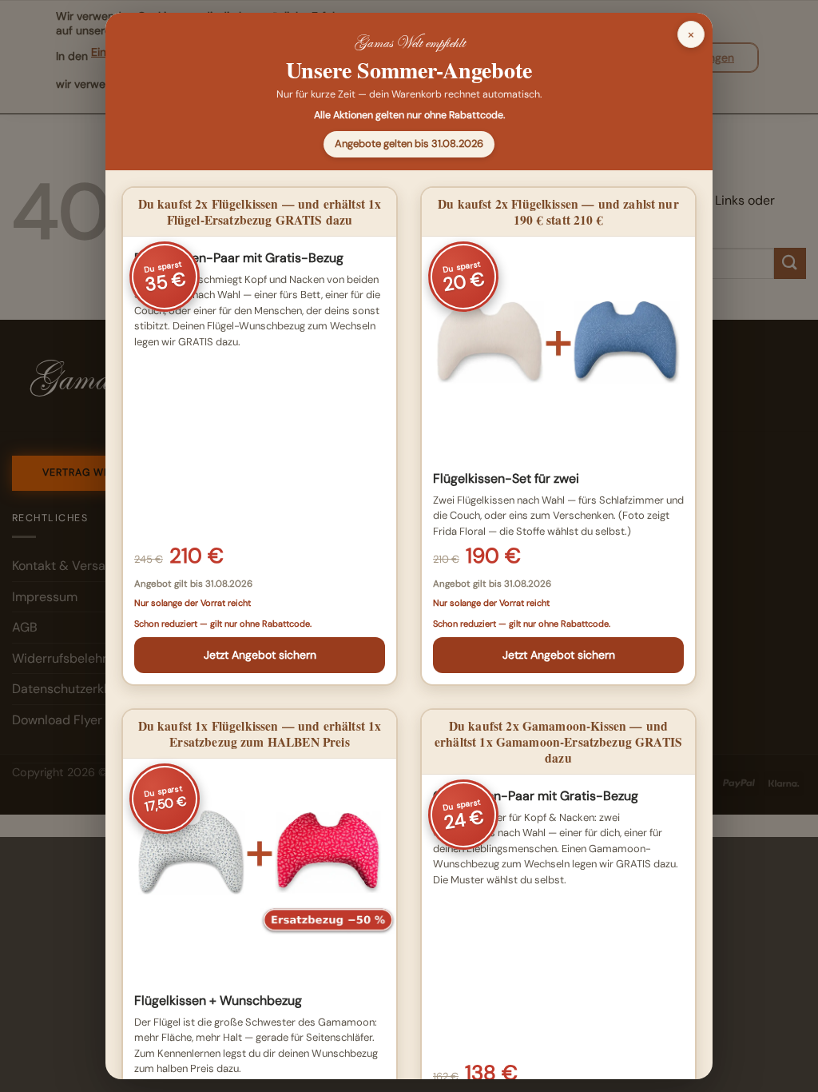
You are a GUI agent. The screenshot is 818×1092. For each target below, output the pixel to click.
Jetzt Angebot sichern (260, 655)
